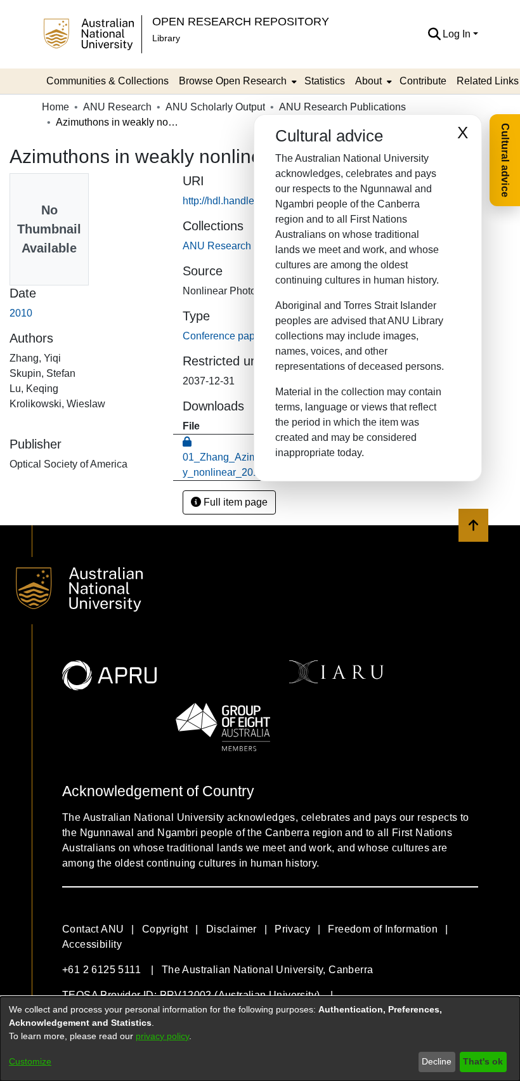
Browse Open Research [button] (233, 80)
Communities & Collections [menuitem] (107, 80)
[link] (246, 245)
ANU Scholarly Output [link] (215, 107)
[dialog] (260, 1039)
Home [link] (55, 107)
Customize (30, 1061)
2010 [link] (21, 313)
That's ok (483, 1061)
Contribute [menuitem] (423, 80)
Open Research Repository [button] (240, 21)
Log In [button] (458, 34)
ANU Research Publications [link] (342, 107)
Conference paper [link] (223, 336)
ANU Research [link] (117, 107)
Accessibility (92, 944)
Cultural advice (505, 160)
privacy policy (162, 1036)
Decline (437, 1061)
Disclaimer (231, 929)
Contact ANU (93, 929)
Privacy (292, 929)
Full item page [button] (234, 502)
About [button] (368, 80)
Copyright (165, 929)
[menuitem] (236, 81)
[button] (434, 34)
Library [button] (166, 38)
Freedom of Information (383, 929)
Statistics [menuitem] (324, 80)
